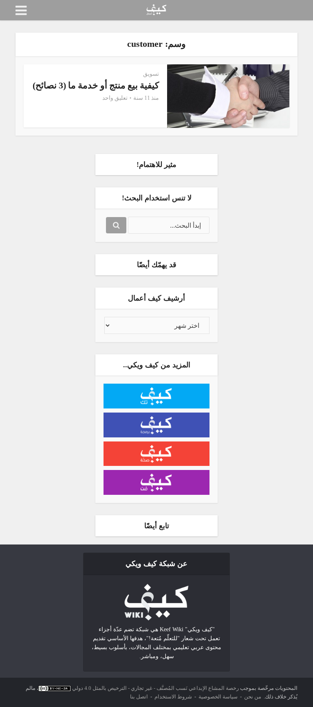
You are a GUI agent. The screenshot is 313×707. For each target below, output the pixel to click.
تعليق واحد (115, 98)
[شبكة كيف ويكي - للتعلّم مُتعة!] (156, 602)
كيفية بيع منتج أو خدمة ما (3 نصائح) (96, 85)
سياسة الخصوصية (218, 697)
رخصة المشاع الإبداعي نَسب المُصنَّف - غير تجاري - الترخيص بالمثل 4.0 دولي (155, 688)
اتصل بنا (139, 697)
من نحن (252, 697)
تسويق (151, 74)
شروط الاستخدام (173, 697)
